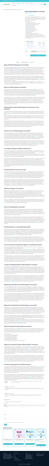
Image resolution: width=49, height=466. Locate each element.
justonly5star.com (34, 19)
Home (4, 9)
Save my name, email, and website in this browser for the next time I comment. (15, 422)
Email (5, 418)
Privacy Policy (16, 458)
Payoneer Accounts (26, 51)
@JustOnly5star (32, 43)
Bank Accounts (18, 3)
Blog (14, 456)
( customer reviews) (31, 15)
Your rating (5, 403)
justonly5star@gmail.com (32, 46)
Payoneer (20, 68)
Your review (6, 406)
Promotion (31, 3)
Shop (45, 4)
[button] (20, 3)
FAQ (14, 454)
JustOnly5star (28, 464)
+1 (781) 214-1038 (32, 45)
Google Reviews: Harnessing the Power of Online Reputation (40, 455)
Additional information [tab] (25, 62)
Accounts (13, 3)
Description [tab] (17, 62)
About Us (15, 457)
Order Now (38, 55)
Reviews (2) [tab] (32, 62)
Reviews (27, 3)
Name (5, 414)
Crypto (23, 3)
